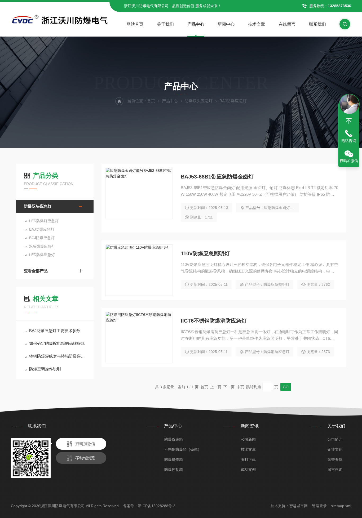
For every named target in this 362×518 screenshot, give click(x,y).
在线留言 (287, 24)
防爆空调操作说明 (45, 369)
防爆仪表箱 (173, 439)
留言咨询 (335, 469)
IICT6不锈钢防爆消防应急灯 (214, 321)
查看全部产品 (36, 271)
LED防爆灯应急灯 (44, 221)
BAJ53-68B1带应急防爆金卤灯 (217, 177)
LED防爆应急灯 (42, 255)
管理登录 (319, 506)
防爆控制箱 (173, 469)
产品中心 (195, 24)
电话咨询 (348, 141)
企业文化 (335, 449)
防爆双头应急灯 (199, 101)
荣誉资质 (335, 459)
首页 (151, 101)
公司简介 (335, 439)
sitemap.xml (341, 506)
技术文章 (256, 24)
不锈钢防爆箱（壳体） (182, 449)
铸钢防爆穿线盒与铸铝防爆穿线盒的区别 (57, 356)
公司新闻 (248, 439)
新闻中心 (226, 24)
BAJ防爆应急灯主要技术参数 (54, 330)
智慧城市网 (298, 506)
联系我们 (317, 24)
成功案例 (248, 469)
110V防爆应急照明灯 (205, 253)
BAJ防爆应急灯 (41, 229)
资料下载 (248, 459)
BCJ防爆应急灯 (42, 238)
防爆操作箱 (173, 459)
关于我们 (165, 24)
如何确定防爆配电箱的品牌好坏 (57, 343)
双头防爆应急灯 (42, 246)
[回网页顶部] (349, 121)
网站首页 (134, 24)
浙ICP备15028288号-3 (156, 506)
